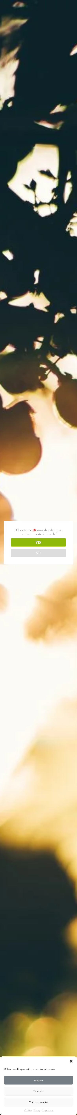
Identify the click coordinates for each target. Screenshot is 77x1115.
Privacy (37, 1110)
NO (38, 553)
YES (38, 542)
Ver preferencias (38, 1102)
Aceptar (38, 1080)
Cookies (28, 1110)
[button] (71, 1061)
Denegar (38, 1091)
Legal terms (47, 1110)
